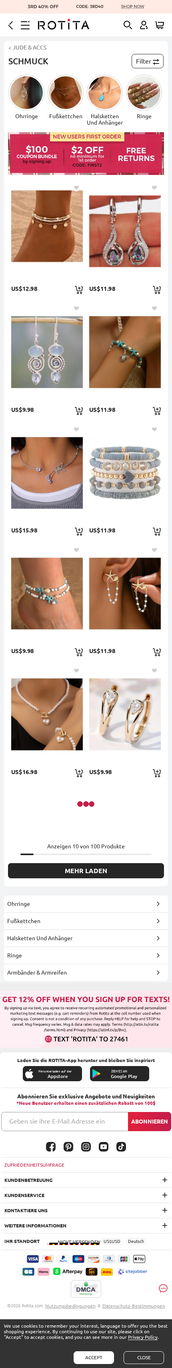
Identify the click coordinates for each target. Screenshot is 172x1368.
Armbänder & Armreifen (37, 972)
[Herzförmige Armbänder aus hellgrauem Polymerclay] (125, 472)
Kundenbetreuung (28, 1180)
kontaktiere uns (26, 1210)
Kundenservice (24, 1195)
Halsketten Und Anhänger (39, 938)
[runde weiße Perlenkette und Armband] (47, 714)
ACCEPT (93, 1357)
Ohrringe (18, 904)
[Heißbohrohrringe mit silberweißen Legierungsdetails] (47, 351)
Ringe (14, 955)
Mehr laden (86, 870)
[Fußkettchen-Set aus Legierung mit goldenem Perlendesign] (47, 231)
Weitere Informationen (35, 1225)
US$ (108, 1241)
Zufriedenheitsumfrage (34, 1164)
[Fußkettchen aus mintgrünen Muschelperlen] (47, 593)
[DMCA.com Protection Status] (86, 1289)
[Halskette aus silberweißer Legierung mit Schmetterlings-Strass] (47, 472)
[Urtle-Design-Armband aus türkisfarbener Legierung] (125, 351)
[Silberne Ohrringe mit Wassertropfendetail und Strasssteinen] (125, 231)
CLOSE (144, 1357)
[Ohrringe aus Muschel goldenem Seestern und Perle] (125, 593)
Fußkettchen (23, 921)
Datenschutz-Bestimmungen (133, 1305)
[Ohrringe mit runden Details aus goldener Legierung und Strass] (125, 714)
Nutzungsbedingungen (70, 1305)
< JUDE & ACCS (27, 47)
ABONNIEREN (149, 1121)
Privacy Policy (143, 1337)
